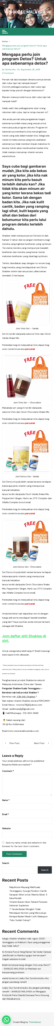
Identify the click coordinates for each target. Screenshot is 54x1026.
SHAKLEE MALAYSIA (27, 12)
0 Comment (8, 73)
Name (6, 800)
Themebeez (35, 1022)
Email (5, 814)
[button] (6, 1019)
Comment (8, 771)
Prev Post (15, 743)
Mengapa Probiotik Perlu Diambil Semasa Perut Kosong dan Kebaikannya (25, 995)
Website (6, 828)
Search (5, 863)
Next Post (39, 743)
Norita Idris (10, 69)
